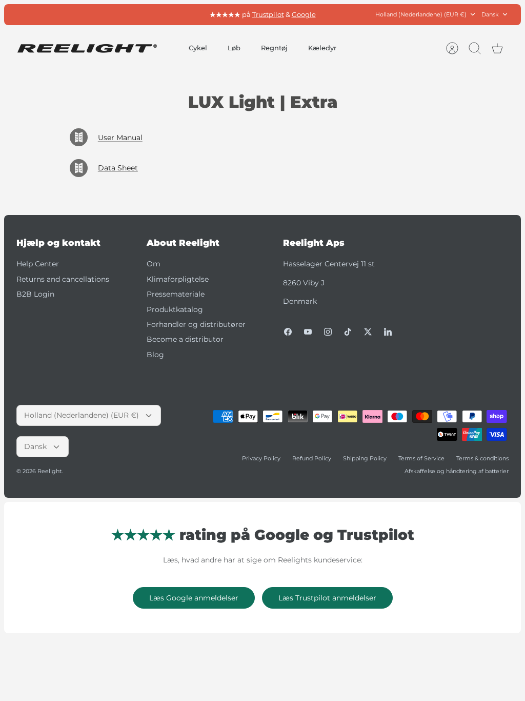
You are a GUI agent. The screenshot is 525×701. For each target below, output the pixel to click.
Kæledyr (322, 48)
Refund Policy (311, 458)
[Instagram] (328, 332)
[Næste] (359, 14)
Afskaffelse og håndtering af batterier (457, 471)
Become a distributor (185, 339)
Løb (234, 48)
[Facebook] (288, 332)
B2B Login (35, 294)
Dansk (490, 14)
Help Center (37, 263)
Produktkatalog (175, 309)
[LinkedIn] (388, 332)
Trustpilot (268, 14)
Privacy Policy (261, 458)
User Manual (120, 137)
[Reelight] (86, 48)
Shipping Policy (365, 458)
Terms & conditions (482, 458)
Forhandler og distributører (196, 324)
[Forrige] (166, 14)
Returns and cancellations (62, 279)
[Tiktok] (348, 332)
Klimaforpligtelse (178, 279)
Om (153, 263)
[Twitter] (368, 332)
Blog (155, 354)
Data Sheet (118, 167)
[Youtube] (308, 332)
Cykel (198, 48)
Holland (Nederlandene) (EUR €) (421, 14)
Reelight (49, 471)
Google (304, 14)
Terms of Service (421, 458)
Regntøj (274, 48)
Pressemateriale (176, 294)
